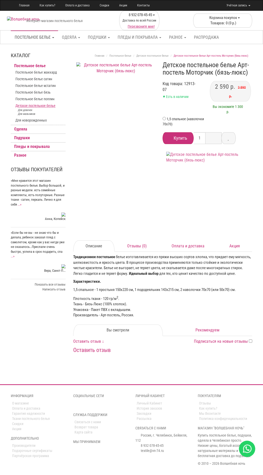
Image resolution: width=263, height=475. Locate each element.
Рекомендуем (207, 330)
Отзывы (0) (137, 246)
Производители (23, 445)
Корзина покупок (223, 20)
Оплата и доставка (77, 5)
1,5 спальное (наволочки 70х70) (183, 121)
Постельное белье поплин (34, 99)
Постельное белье (33, 37)
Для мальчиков (26, 114)
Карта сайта (83, 432)
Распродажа (206, 37)
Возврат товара (86, 427)
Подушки (97, 37)
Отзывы (205, 403)
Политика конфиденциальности (223, 419)
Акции (123, 5)
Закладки (144, 413)
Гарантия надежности (28, 413)
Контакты (143, 5)
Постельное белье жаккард (36, 72)
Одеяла (70, 37)
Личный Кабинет (149, 403)
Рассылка (144, 419)
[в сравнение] (228, 138)
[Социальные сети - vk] (76, 405)
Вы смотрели (118, 330)
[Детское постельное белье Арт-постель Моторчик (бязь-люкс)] (116, 102)
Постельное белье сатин (33, 79)
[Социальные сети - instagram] (83, 405)
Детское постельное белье (35, 106)
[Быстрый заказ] (213, 138)
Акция (234, 246)
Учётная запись (237, 5)
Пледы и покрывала (138, 37)
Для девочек (25, 110)
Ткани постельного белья (31, 419)
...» (19, 204)
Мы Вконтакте (210, 413)
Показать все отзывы (50, 284)
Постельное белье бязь (33, 92)
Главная (24, 5)
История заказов (149, 408)
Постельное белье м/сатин (35, 86)
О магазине (20, 403)
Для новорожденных (31, 120)
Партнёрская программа (30, 456)
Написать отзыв (53, 289)
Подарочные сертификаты (32, 451)
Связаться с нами (87, 422)
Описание (94, 246)
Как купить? (47, 5)
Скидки (104, 5)
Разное (176, 37)
